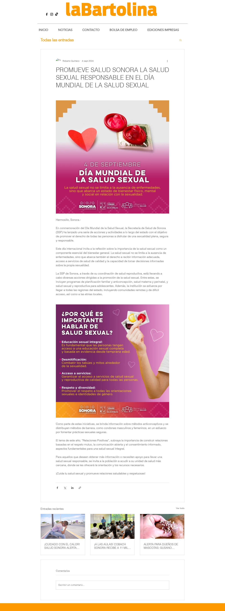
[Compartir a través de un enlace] (79, 487)
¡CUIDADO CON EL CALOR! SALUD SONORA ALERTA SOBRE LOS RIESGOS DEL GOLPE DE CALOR (62, 546)
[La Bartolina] (47, 14)
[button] (180, 40)
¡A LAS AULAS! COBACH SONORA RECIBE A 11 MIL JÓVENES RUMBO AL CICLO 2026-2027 (112, 546)
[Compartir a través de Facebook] (57, 487)
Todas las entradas (57, 39)
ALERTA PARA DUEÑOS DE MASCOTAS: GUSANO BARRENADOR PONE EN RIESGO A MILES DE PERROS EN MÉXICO (161, 546)
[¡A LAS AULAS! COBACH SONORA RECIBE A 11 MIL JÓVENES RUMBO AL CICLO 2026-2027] (112, 526)
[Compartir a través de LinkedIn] (72, 487)
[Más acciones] (167, 61)
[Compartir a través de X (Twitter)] (64, 487)
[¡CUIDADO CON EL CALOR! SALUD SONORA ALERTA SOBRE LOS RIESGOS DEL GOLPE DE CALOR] (63, 526)
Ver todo (180, 508)
